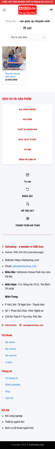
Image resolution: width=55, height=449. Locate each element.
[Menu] (4, 10)
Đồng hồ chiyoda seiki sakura (12, 75)
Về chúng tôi (11, 378)
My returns (10, 348)
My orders (10, 342)
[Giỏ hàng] (51, 10)
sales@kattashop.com (24, 266)
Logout (8, 362)
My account (11, 355)
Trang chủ (10, 21)
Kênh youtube (12, 384)
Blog (7, 391)
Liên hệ (9, 398)
